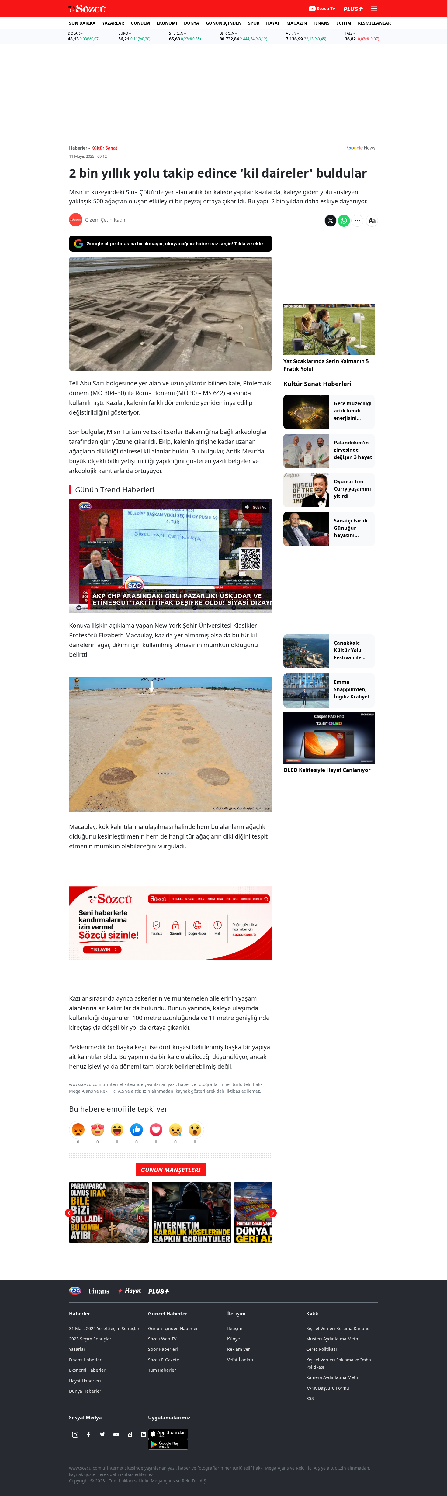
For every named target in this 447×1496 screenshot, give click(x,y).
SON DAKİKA (82, 23)
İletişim (234, 1328)
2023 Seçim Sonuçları (91, 1339)
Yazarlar (77, 1349)
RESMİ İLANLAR (374, 23)
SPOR (253, 23)
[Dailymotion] (130, 1435)
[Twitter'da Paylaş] (330, 221)
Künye (233, 1339)
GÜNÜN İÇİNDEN (223, 23)
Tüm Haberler (162, 1370)
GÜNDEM (140, 23)
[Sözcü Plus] (158, 1291)
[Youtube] (116, 1435)
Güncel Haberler (167, 1313)
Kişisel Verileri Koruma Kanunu (338, 1328)
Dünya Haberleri (85, 1391)
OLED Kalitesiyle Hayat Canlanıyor (327, 770)
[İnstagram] (75, 1435)
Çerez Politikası (321, 1349)
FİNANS (322, 23)
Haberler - (79, 148)
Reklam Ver (238, 1349)
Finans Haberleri (86, 1360)
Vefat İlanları (240, 1360)
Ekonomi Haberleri (88, 1370)
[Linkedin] (143, 1435)
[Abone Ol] (361, 147)
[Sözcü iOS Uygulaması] (168, 1433)
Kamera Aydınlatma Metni (332, 1377)
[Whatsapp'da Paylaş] (344, 221)
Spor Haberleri (163, 1349)
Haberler (79, 1313)
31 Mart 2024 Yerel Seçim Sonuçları (105, 1328)
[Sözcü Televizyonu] (75, 1291)
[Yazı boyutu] (372, 221)
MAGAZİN (296, 23)
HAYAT (273, 23)
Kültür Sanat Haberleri (317, 384)
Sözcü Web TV (162, 1339)
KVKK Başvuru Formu (327, 1388)
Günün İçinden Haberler (173, 1328)
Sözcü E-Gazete (163, 1360)
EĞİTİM (343, 23)
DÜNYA (191, 23)
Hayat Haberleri (85, 1381)
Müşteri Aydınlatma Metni (332, 1339)
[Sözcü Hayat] (128, 1290)
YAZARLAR (113, 23)
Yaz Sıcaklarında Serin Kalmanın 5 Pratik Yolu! (326, 365)
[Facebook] (89, 1435)
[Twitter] (102, 1435)
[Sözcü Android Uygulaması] (168, 1444)
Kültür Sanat (104, 148)
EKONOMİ (167, 23)
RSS (310, 1398)
